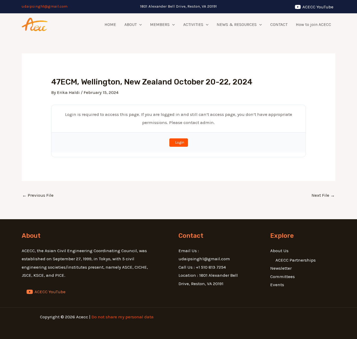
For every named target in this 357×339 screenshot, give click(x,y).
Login (179, 142)
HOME (110, 24)
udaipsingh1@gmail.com (44, 6)
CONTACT (278, 24)
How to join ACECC (313, 24)
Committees (282, 276)
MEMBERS (160, 24)
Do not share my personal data (122, 316)
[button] (139, 24)
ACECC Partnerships (295, 260)
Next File (323, 195)
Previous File (38, 195)
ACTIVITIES (193, 24)
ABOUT (130, 24)
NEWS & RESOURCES (237, 24)
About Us (279, 250)
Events (277, 284)
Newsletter (281, 268)
